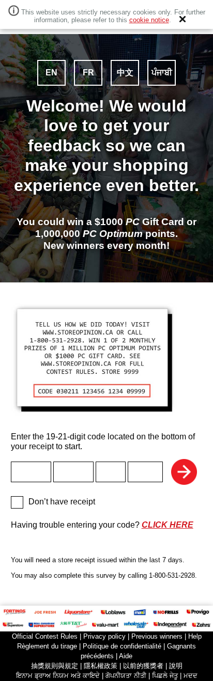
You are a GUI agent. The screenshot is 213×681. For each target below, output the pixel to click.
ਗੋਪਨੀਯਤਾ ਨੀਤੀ (125, 675)
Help (195, 636)
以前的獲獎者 (143, 666)
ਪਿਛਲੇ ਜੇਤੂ (165, 675)
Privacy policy (104, 636)
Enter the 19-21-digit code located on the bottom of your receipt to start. (103, 441)
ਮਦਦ (190, 675)
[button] (182, 19)
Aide (125, 656)
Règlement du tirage (47, 646)
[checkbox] (17, 502)
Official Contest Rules (45, 636)
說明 (175, 666)
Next (184, 472)
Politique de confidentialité (122, 646)
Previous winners (156, 636)
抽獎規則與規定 (54, 666)
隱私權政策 (100, 666)
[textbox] (31, 472)
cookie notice (149, 20)
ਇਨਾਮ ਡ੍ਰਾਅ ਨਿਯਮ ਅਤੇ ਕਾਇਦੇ (58, 675)
